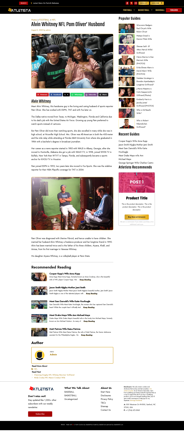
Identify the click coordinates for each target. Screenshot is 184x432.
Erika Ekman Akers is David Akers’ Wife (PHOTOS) (145, 70)
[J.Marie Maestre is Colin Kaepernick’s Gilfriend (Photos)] (127, 92)
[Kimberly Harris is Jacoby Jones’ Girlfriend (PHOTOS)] (127, 103)
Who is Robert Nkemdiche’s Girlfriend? (142, 123)
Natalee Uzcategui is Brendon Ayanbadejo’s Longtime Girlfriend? (146, 81)
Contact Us (106, 410)
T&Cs (103, 402)
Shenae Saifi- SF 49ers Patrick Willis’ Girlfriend (145, 49)
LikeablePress (89, 425)
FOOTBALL (127, 10)
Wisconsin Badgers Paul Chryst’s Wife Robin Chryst (144, 28)
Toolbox (174, 10)
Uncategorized (71, 399)
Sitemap (104, 406)
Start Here (105, 391)
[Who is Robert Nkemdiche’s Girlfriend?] (127, 124)
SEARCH (23, 3)
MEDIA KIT (143, 3)
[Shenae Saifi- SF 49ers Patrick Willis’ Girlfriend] (127, 50)
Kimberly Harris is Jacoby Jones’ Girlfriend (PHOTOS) (145, 102)
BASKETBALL (143, 10)
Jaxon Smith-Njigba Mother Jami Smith (136, 144)
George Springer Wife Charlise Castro (136, 162)
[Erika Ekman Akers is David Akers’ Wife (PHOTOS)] (127, 71)
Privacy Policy (107, 399)
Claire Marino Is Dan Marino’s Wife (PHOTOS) (145, 60)
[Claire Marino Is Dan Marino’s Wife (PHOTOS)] (127, 60)
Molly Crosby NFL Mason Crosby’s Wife (49, 377)
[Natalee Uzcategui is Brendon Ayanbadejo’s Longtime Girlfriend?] (127, 82)
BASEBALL (160, 10)
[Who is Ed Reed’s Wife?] (127, 113)
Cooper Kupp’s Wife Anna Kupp (133, 141)
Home (34, 19)
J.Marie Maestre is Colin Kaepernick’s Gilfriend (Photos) (144, 92)
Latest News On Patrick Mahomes (46, 3)
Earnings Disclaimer (136, 400)
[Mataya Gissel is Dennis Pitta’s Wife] (127, 39)
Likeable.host (102, 425)
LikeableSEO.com (118, 425)
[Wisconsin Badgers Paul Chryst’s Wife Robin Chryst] (127, 29)
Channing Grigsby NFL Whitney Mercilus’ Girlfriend (54, 375)
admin (53, 354)
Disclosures (106, 395)
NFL (54, 19)
